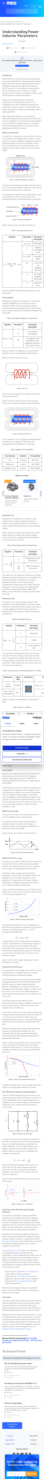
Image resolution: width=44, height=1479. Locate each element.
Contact (34, 1444)
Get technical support (12, 1426)
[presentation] (12, 264)
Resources (18, 22)
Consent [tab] (8, 723)
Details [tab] (22, 723)
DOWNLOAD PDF (7, 44)
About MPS (34, 1436)
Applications (10, 1440)
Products (10, 1436)
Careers (34, 1440)
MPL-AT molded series (30, 1272)
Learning (9, 22)
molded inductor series (13, 1250)
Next (41, 494)
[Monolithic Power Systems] (12, 3)
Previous (3, 494)
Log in (33, 6)
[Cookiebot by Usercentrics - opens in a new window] (33, 718)
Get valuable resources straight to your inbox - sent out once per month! (22, 1340)
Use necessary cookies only (22, 760)
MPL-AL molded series (22, 1281)
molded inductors (25, 1329)
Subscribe (22, 66)
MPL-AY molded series (22, 1276)
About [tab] (36, 723)
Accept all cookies (22, 748)
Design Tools (10, 1444)
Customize (21, 754)
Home (2, 22)
